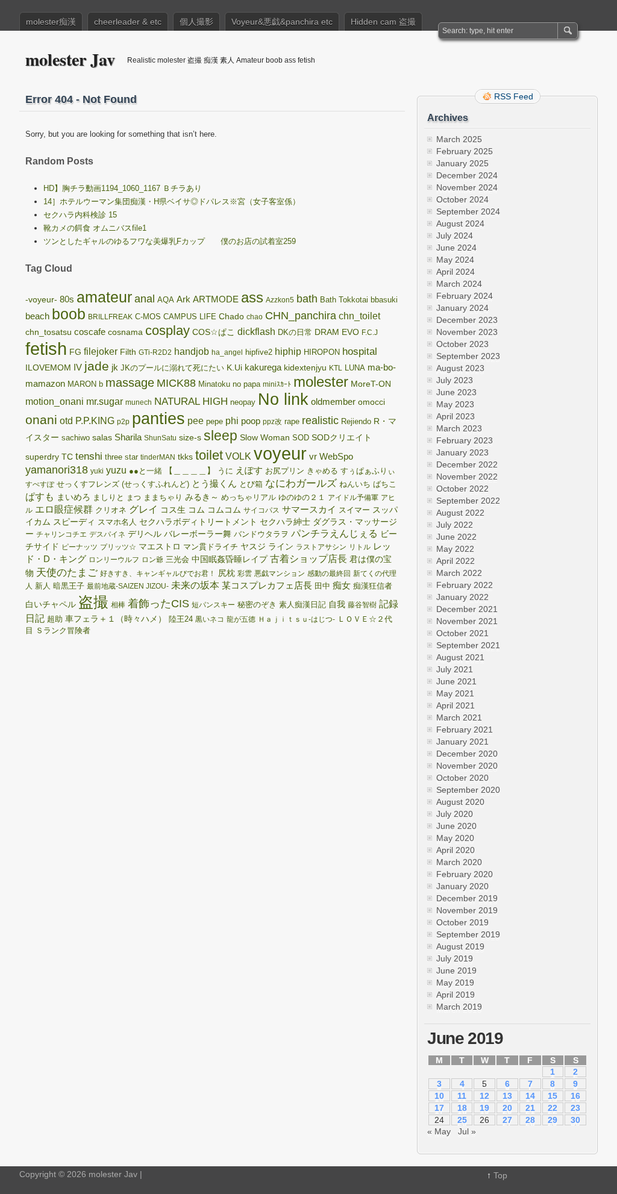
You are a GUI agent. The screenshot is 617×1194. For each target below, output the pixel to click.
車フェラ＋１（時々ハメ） (115, 619)
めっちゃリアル (248, 497)
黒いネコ (209, 619)
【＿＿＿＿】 (189, 470)
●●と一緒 (145, 470)
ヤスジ (253, 546)
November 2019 (467, 910)
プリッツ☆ (118, 547)
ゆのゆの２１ (301, 497)
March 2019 (459, 1006)
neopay (242, 402)
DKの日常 (295, 332)
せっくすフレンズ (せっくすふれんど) (123, 484)
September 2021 (468, 645)
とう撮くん (214, 483)
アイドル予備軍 (353, 497)
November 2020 (467, 765)
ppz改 (272, 421)
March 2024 (459, 284)
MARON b (85, 384)
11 (461, 1096)
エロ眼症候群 (64, 509)
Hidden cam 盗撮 (383, 22)
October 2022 (462, 488)
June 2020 (456, 826)
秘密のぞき (257, 605)
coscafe (89, 332)
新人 (43, 585)
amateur (104, 297)
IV (78, 367)
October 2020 (462, 778)
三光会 (177, 559)
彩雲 (244, 573)
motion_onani (54, 401)
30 (575, 1120)
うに (225, 470)
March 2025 (459, 139)
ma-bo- (382, 367)
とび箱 (251, 484)
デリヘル (144, 534)
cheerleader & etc (127, 22)
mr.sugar (104, 401)
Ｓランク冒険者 (63, 630)
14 (530, 1096)
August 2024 (460, 223)
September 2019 (468, 934)
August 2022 (460, 512)
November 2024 (467, 187)
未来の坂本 (195, 585)
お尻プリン (284, 470)
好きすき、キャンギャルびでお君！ (158, 573)
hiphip (288, 351)
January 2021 (462, 741)
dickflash (256, 331)
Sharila (128, 437)
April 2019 (455, 994)
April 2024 (455, 272)
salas (102, 437)
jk (114, 367)
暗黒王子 (68, 585)
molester (320, 382)
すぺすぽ (39, 484)
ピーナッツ (79, 547)
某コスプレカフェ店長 (267, 585)
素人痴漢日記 (302, 604)
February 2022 (464, 585)
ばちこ (384, 484)
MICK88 (176, 383)
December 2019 (467, 898)
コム (196, 509)
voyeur (280, 453)
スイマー (354, 509)
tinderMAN (157, 457)
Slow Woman (265, 437)
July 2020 (454, 814)
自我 (336, 604)
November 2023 (467, 332)
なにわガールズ (301, 483)
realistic (320, 420)
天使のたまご (67, 572)
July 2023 (454, 380)
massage (129, 382)
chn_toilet (359, 316)
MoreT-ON (371, 384)
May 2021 (455, 693)
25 (462, 1120)
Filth (128, 352)
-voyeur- (41, 299)
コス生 (173, 509)
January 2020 (462, 886)
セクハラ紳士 (285, 522)
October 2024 (462, 199)
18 (462, 1108)
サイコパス (261, 510)
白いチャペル (50, 604)
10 (439, 1096)
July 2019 (454, 958)
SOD (300, 438)
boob (69, 314)
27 (507, 1120)
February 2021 (464, 729)
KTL (335, 368)
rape (291, 421)
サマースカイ (309, 509)
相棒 (118, 605)
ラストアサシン (321, 547)
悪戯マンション (279, 573)
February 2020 (464, 874)
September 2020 (468, 790)
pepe (214, 421)
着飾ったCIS (158, 604)
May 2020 (455, 838)
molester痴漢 (51, 22)
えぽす (249, 470)
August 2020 (460, 802)
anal (144, 299)
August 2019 (460, 946)
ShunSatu (160, 438)
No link (283, 399)
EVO (350, 332)
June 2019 (456, 970)
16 (575, 1096)
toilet (209, 455)
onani (41, 420)
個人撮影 (196, 22)
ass (252, 297)
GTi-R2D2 (155, 352)
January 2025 (462, 163)
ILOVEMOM (48, 367)
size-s (190, 437)
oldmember (333, 402)
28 (530, 1120)
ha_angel (227, 352)
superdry (42, 456)
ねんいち (355, 484)
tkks (185, 456)
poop (250, 421)
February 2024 (464, 296)
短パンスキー (213, 605)
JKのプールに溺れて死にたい (172, 367)
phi (232, 421)
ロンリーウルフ (114, 559)
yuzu (116, 470)
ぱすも (39, 496)
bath (307, 299)
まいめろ (73, 497)
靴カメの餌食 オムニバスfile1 (94, 228)
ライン (280, 546)
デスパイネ (107, 534)
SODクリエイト (342, 437)
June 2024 (456, 247)
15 (552, 1096)
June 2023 (456, 392)
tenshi (88, 456)
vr (313, 456)
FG (75, 352)
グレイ (143, 509)
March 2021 (459, 717)
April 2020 (455, 850)
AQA (165, 299)
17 (439, 1108)
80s (67, 299)
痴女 (342, 585)
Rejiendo (356, 421)
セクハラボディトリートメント (198, 522)
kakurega (263, 367)
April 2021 (455, 705)
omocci (371, 402)
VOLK (238, 456)
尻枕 (226, 573)
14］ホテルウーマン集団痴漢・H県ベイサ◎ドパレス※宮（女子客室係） (171, 201)
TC (67, 456)
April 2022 (455, 561)
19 (484, 1108)
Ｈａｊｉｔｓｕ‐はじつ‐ (296, 619)
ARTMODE (216, 299)
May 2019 (455, 982)
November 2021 (467, 621)
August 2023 (460, 368)
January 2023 (462, 452)
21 (530, 1108)
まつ (134, 497)
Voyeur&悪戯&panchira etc (282, 22)
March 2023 (459, 428)
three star (121, 456)
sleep (220, 435)
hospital (359, 351)
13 (507, 1096)
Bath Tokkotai (344, 299)
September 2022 (468, 500)
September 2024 (468, 211)
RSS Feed (513, 96)
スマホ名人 (117, 522)
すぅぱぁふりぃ (367, 470)
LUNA (355, 368)
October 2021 (462, 633)
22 (552, 1108)
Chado (231, 316)
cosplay (167, 330)
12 (484, 1096)
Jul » (467, 1131)
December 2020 (467, 753)
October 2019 (462, 922)
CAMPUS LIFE (189, 316)
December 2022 (467, 464)
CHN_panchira (300, 316)
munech (138, 402)
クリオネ (111, 509)
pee (195, 420)
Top (500, 1175)
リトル (360, 547)
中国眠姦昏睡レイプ (230, 559)
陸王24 (181, 619)
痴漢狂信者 (372, 586)
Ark (183, 299)
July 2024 (454, 235)
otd (66, 420)
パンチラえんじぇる (334, 533)
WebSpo (336, 456)
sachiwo (75, 437)
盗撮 (93, 602)
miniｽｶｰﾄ (277, 384)
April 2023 (455, 416)
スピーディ (74, 522)
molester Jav (70, 59)
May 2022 (455, 549)
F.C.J (370, 332)
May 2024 (455, 259)
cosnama (125, 332)
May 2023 (455, 404)
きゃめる (322, 470)
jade (96, 366)
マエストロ (160, 546)
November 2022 (467, 476)
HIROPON (322, 352)
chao (254, 317)
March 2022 (459, 573)
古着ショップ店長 (308, 559)
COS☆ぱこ (213, 332)
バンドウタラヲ (261, 534)
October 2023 (462, 344)
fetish (46, 348)
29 (552, 1120)
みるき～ (202, 497)
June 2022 (456, 537)
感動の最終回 (329, 573)
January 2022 (462, 597)
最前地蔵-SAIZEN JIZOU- (128, 586)
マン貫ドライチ (210, 546)
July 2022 (454, 525)
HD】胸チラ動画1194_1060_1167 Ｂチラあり (122, 188)
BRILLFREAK (110, 317)
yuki (97, 471)
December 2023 (467, 320)
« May (439, 1131)
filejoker (100, 351)
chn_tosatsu (48, 332)
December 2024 (467, 175)
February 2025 (464, 151)
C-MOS (148, 316)
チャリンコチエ (61, 534)
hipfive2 (258, 352)
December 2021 (467, 609)
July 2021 (454, 669)
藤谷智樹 (362, 605)
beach (37, 316)
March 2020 (459, 862)
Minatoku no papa (229, 384)
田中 (322, 585)
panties (158, 418)
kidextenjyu (305, 367)
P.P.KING (94, 421)
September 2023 (468, 356)
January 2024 (462, 308)
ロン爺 (152, 559)
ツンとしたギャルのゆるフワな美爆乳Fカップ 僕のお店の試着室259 (169, 241)
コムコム (224, 509)
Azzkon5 (280, 300)
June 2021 (456, 681)
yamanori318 (56, 470)
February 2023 (464, 440)
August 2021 (460, 657)
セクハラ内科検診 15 (80, 214)
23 (575, 1108)
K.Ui (234, 367)
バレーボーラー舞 (197, 534)
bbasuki (384, 300)
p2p (123, 421)
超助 (55, 619)
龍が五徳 (241, 619)
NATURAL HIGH (191, 401)
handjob (191, 351)
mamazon (45, 383)
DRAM (327, 332)
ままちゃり (163, 497)
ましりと (108, 497)
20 (507, 1108)
